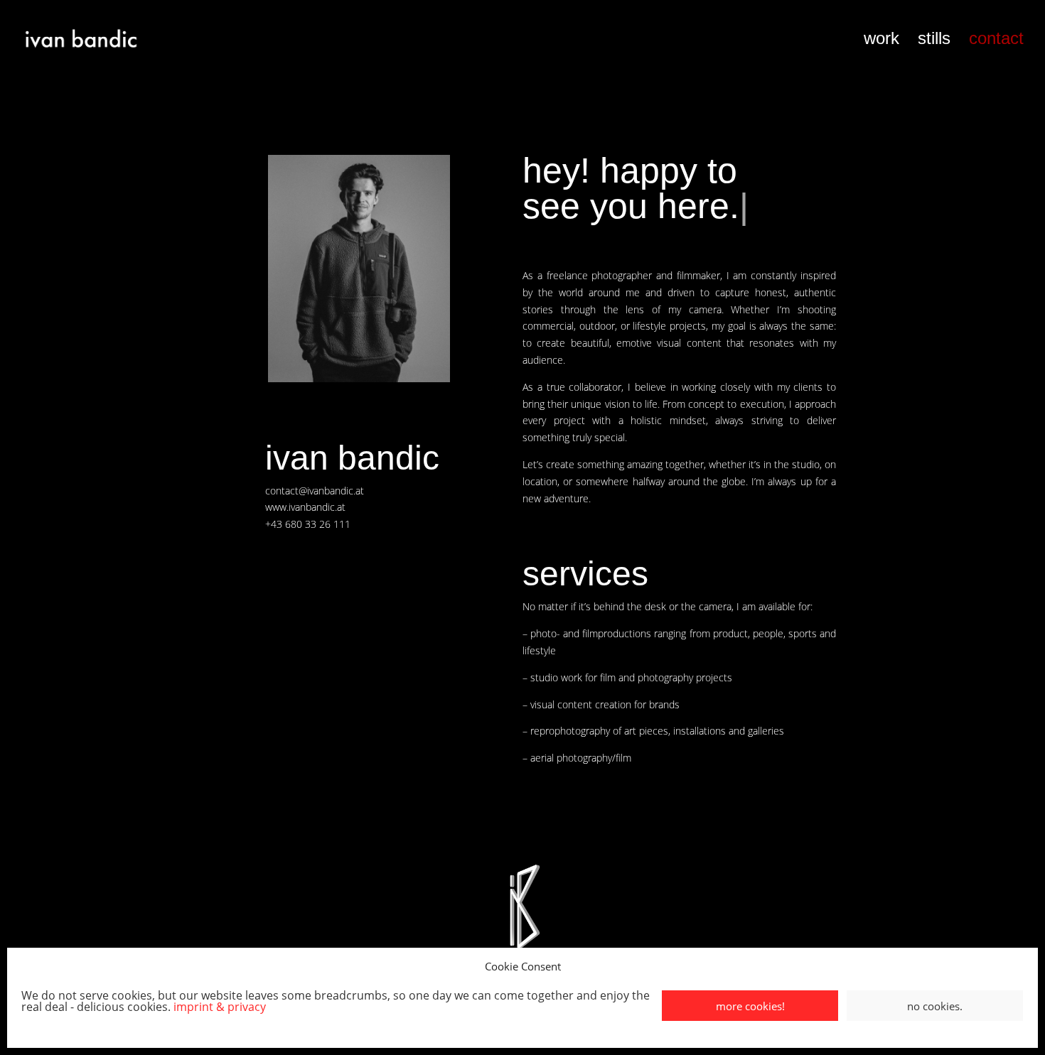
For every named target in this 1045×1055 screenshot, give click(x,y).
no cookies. (935, 1006)
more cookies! (750, 1006)
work (881, 40)
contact (996, 40)
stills (934, 40)
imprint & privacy (219, 1007)
